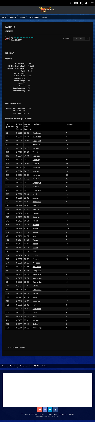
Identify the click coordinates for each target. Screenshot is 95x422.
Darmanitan (37, 278)
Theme (41, 414)
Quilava (36, 186)
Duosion (36, 297)
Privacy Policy (52, 414)
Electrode (36, 156)
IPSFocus (34, 414)
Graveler (36, 148)
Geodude (36, 144)
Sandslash (37, 137)
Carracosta (37, 290)
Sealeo (35, 236)
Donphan (36, 217)
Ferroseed (37, 305)
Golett (35, 312)
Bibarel (35, 247)
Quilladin (36, 324)
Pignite (35, 255)
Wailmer (36, 225)
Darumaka (37, 274)
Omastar (36, 171)
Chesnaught (37, 328)
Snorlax (36, 179)
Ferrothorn (37, 309)
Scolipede (37, 270)
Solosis (35, 293)
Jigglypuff (37, 141)
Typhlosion (37, 190)
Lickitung (36, 160)
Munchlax (36, 175)
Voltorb (35, 152)
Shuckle (36, 209)
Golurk (35, 316)
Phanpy (36, 213)
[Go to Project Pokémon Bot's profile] (7, 38)
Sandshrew (37, 133)
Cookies (71, 414)
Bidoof (35, 244)
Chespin (36, 320)
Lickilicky (36, 163)
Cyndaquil (37, 183)
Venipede (36, 263)
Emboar (36, 259)
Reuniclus (36, 301)
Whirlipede (37, 267)
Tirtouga (36, 286)
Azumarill (36, 198)
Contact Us (63, 414)
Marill (35, 194)
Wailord (35, 228)
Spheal (35, 232)
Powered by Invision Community (47, 416)
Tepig (35, 251)
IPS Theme (24, 414)
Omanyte (36, 167)
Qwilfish (36, 205)
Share (67, 39)
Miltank (35, 221)
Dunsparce (37, 202)
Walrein (35, 240)
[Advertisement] (47, 390)
